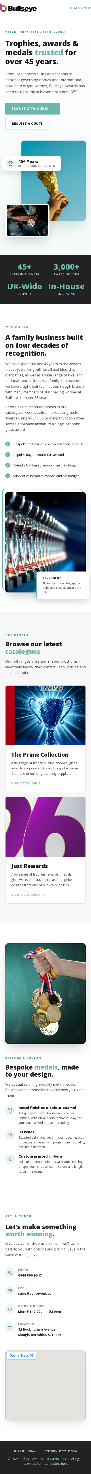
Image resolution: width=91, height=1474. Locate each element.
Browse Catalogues (32, 108)
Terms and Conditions (52, 1463)
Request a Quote (27, 123)
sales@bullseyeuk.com (36, 1293)
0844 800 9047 (80, 8)
